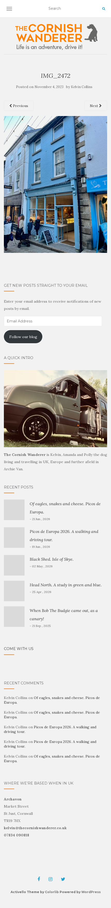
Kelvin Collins (81, 87)
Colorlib (52, 892)
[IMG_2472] (55, 184)
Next (94, 105)
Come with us (19, 648)
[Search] (103, 9)
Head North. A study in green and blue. (66, 584)
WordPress (91, 892)
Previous (20, 105)
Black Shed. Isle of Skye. (52, 559)
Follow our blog (23, 336)
